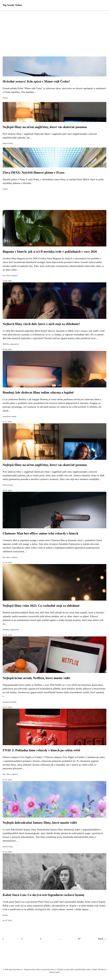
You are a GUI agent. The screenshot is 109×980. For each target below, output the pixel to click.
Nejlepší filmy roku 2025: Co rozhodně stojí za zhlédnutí (41, 605)
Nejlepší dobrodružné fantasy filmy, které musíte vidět (40, 822)
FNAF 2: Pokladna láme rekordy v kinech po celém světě (41, 750)
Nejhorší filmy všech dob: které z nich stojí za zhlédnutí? (41, 324)
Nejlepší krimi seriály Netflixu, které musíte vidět (36, 678)
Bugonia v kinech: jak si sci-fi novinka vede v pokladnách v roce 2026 (50, 251)
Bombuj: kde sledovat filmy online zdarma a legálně (38, 392)
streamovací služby (9, 416)
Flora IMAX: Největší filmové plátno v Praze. (34, 172)
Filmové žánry (8, 143)
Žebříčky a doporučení (11, 344)
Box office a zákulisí (10, 276)
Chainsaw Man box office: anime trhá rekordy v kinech (40, 533)
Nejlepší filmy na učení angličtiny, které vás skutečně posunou (45, 127)
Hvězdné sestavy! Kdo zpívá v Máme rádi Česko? (36, 81)
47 (79, 938)
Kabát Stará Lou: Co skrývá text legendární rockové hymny (44, 895)
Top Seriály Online (12, 5)
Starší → (102, 938)
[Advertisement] (54, 30)
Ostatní (5, 98)
